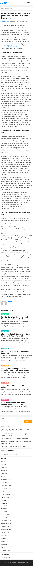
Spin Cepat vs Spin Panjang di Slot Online (14, 386)
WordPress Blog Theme (17, 562)
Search (3, 418)
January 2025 (5, 518)
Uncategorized (8, 8)
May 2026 (4, 470)
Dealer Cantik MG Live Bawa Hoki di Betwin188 (15, 352)
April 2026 (4, 473)
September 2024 (6, 529)
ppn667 (3, 3)
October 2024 (5, 527)
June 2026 (4, 468)
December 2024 (6, 521)
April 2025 (4, 509)
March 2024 (4, 547)
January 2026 (5, 482)
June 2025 (4, 503)
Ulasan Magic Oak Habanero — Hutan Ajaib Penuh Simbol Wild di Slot (15, 335)
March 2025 (4, 512)
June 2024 (4, 538)
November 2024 (6, 524)
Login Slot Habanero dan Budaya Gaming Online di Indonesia (14, 403)
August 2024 (5, 532)
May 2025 (4, 506)
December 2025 (6, 485)
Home (2, 8)
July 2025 (3, 500)
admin (10, 302)
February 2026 (5, 479)
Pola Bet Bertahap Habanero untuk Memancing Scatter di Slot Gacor (14, 318)
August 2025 (5, 497)
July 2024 (3, 535)
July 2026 (3, 465)
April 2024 (4, 544)
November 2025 (6, 488)
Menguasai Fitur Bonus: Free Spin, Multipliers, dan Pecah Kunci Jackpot (15, 369)
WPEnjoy (27, 562)
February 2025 (5, 515)
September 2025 (6, 494)
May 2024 (4, 541)
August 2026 (5, 462)
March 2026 (4, 476)
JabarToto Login (13, 46)
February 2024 (5, 550)
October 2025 (5, 491)
